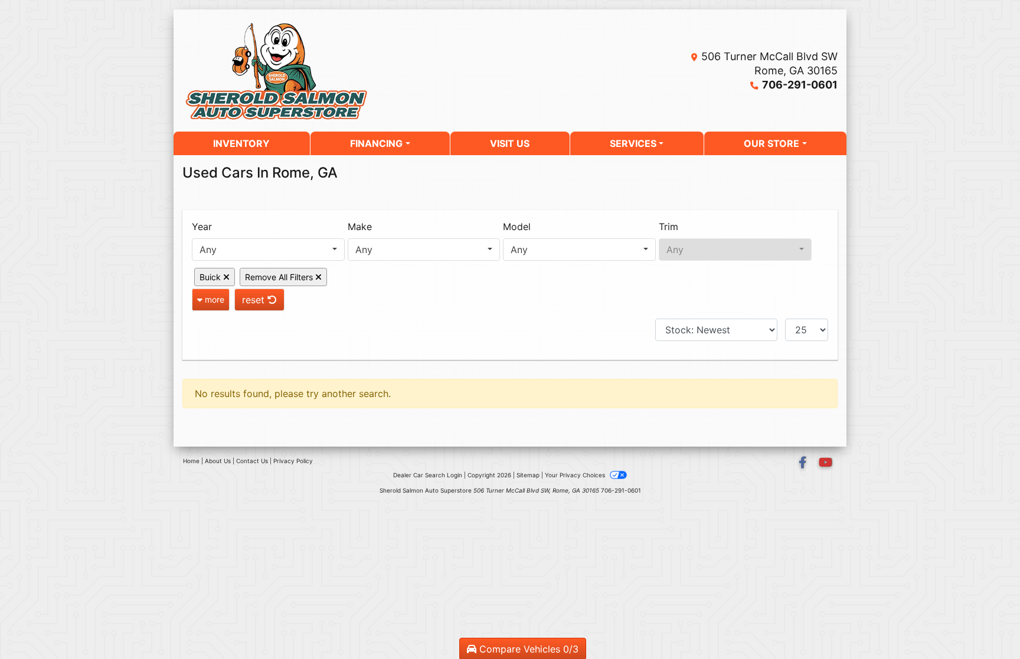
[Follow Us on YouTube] (825, 463)
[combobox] (268, 249)
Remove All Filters (280, 277)
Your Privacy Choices (576, 474)
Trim (668, 226)
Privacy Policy (293, 460)
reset (254, 300)
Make (360, 226)
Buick (211, 277)
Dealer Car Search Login (427, 474)
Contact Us (252, 460)
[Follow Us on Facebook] (804, 463)
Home (191, 460)
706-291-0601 (800, 84)
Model (517, 226)
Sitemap (528, 474)
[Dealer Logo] (315, 70)
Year (202, 226)
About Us (218, 460)
